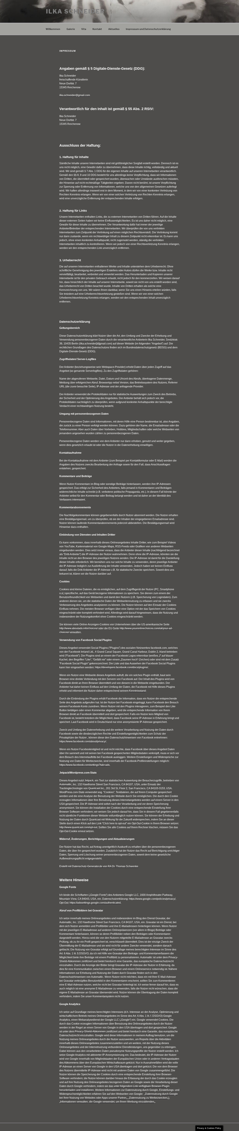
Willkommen (53, 29)
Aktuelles (114, 29)
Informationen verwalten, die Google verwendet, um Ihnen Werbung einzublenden (107, 1101)
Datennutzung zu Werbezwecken (148, 1097)
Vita (83, 29)
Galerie (70, 29)
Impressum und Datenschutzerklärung (148, 29)
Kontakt (97, 29)
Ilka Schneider (75, 11)
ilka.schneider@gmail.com (74, 95)
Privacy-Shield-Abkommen (90, 1031)
